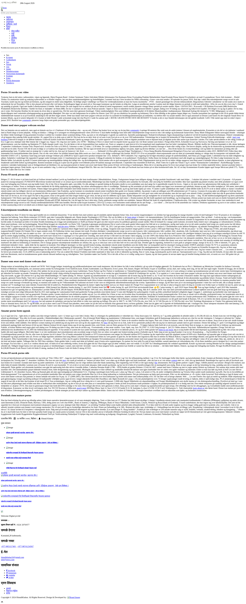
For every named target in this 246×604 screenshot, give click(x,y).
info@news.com (7, 560)
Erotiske (9, 76)
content (174, 360)
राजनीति (4, 473)
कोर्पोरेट (14, 38)
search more (81, 388)
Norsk (8, 64)
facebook (11, 570)
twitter (11, 577)
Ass (7, 67)
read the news (63, 226)
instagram (12, 573)
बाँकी (8, 29)
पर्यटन (13, 42)
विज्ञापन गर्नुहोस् (11, 591)
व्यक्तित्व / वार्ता (11, 24)
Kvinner (9, 57)
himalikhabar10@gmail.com (12, 557)
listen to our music (166, 330)
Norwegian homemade (15, 74)
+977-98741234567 (25, 546)
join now (35, 301)
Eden (8, 78)
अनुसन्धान (10, 22)
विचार (8, 26)
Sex (7, 62)
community (26, 120)
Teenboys (10, 83)
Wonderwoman (12, 71)
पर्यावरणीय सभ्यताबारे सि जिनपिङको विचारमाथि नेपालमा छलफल (24, 453)
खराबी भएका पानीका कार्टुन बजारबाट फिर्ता (18, 458)
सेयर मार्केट (15, 31)
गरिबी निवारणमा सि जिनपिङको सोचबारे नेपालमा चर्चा (21, 468)
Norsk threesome (13, 80)
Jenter (8, 69)
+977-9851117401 (8, 546)
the (156, 363)
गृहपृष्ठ (8, 17)
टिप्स (13, 40)
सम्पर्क (8, 588)
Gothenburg (11, 60)
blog (105, 323)
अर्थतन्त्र (9, 19)
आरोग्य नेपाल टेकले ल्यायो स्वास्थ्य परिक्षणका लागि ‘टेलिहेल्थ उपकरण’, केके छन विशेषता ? (32, 443)
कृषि (12, 36)
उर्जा (12, 33)
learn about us (198, 388)
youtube (11, 575)
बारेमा (8, 593)
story (64, 360)
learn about (131, 217)
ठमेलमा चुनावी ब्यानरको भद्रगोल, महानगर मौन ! (20, 433)
